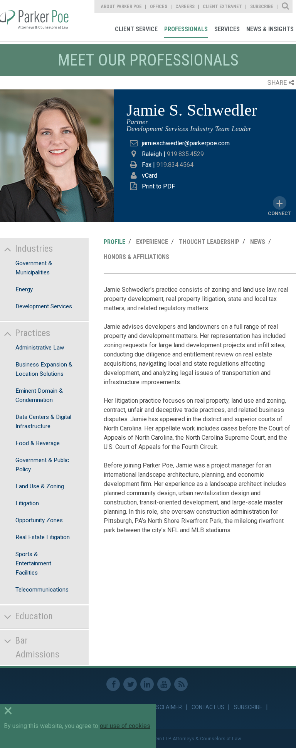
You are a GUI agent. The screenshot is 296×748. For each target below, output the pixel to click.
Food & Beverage (37, 443)
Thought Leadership (209, 241)
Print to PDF (158, 186)
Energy (24, 289)
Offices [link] (158, 6)
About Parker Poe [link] (121, 6)
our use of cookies (125, 726)
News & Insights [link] (270, 29)
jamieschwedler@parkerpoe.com (186, 143)
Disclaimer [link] (166, 707)
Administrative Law (39, 347)
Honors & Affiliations (136, 257)
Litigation (27, 503)
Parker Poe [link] (35, 20)
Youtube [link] (164, 684)
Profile (114, 241)
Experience (152, 241)
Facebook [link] (113, 684)
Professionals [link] (186, 29)
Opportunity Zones (39, 520)
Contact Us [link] (208, 707)
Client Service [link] (136, 29)
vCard (149, 175)
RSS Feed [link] (181, 684)
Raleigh (152, 154)
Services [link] (227, 29)
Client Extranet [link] (222, 6)
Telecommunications (42, 589)
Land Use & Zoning (39, 486)
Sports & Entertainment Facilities (33, 563)
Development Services (43, 306)
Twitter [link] (130, 684)
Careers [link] (185, 6)
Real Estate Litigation (42, 537)
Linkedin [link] (147, 684)
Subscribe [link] (261, 6)
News (257, 241)
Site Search (286, 6)
